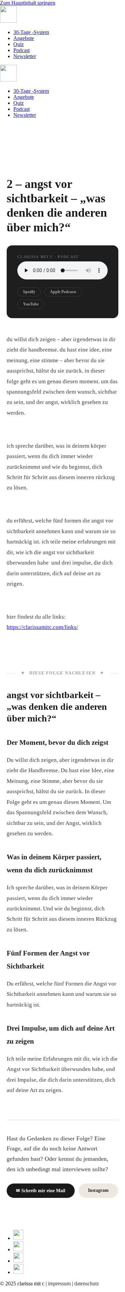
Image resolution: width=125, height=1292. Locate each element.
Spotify (29, 291)
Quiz (18, 44)
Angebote (23, 38)
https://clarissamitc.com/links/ (42, 627)
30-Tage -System (31, 32)
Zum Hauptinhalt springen (27, 3)
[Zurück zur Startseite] (8, 21)
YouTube (31, 304)
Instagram (98, 1190)
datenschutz (86, 1283)
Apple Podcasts (63, 291)
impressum (59, 1283)
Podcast (21, 50)
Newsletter (24, 56)
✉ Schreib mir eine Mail (40, 1190)
